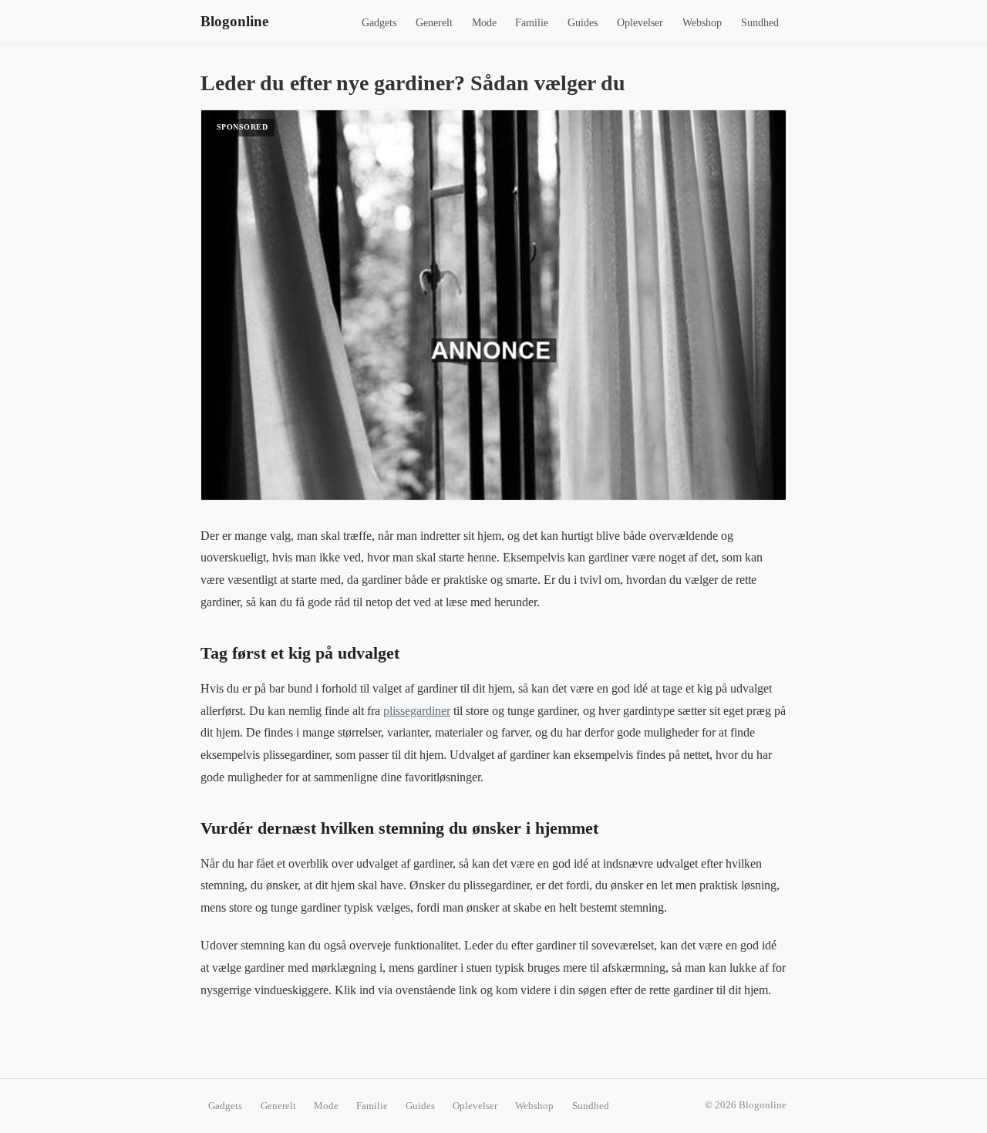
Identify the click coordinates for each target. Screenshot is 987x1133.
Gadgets (379, 23)
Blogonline (234, 21)
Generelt (434, 23)
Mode (484, 23)
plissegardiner (416, 710)
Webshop (702, 23)
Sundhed (760, 23)
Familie (531, 23)
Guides (583, 23)
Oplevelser (640, 23)
